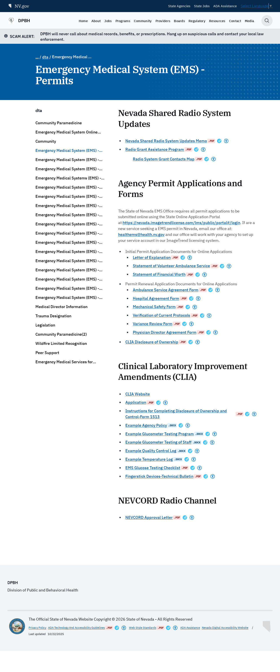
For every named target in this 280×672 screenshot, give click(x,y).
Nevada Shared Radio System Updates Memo (166, 140)
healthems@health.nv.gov (141, 234)
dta (45, 57)
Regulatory (197, 21)
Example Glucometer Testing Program (159, 433)
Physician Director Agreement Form (164, 332)
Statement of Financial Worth (159, 274)
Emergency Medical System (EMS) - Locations (67, 159)
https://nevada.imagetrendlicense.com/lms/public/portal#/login (181, 222)
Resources (217, 21)
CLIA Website (137, 394)
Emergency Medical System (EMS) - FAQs (67, 187)
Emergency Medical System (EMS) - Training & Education (67, 224)
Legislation (45, 325)
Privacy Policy (37, 627)
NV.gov (22, 6)
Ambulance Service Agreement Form (165, 289)
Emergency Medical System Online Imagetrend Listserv (66, 132)
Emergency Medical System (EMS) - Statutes (67, 196)
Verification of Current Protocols (161, 315)
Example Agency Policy (146, 425)
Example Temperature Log (149, 459)
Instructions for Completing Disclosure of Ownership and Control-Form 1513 (176, 413)
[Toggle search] (267, 20)
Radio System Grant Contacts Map (163, 158)
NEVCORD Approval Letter (149, 517)
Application (135, 402)
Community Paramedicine (58, 122)
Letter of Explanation (152, 257)
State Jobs (202, 6)
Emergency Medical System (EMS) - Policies (67, 251)
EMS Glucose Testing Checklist (152, 467)
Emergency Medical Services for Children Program (64, 362)
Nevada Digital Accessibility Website (225, 627)
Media (249, 21)
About (96, 21)
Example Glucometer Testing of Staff (158, 442)
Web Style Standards (142, 627)
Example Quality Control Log (150, 450)
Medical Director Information (61, 306)
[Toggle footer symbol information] (267, 625)
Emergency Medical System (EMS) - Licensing (67, 215)
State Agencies (179, 6)
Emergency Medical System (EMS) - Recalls (67, 260)
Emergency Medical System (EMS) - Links (67, 297)
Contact (235, 21)
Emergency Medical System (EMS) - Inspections (67, 279)
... (37, 57)
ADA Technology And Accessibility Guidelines (76, 627)
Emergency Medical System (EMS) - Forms (67, 205)
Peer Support (47, 352)
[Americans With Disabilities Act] (226, 141)
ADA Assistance (225, 6)
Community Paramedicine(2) (61, 334)
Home (83, 21)
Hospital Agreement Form (156, 298)
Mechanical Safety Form (154, 306)
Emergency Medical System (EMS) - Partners (67, 270)
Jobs (108, 21)
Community (143, 21)
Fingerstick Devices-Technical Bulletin (159, 476)
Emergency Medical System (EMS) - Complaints (67, 242)
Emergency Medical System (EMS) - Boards (67, 169)
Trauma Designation (53, 315)
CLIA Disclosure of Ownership (151, 341)
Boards (179, 21)
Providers (163, 21)
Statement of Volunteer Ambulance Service (171, 265)
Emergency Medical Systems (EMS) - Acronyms (68, 178)
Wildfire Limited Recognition (61, 343)
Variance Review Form (152, 323)
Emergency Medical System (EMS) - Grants (67, 233)
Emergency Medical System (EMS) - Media (67, 288)
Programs (123, 21)
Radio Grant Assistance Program (154, 149)
